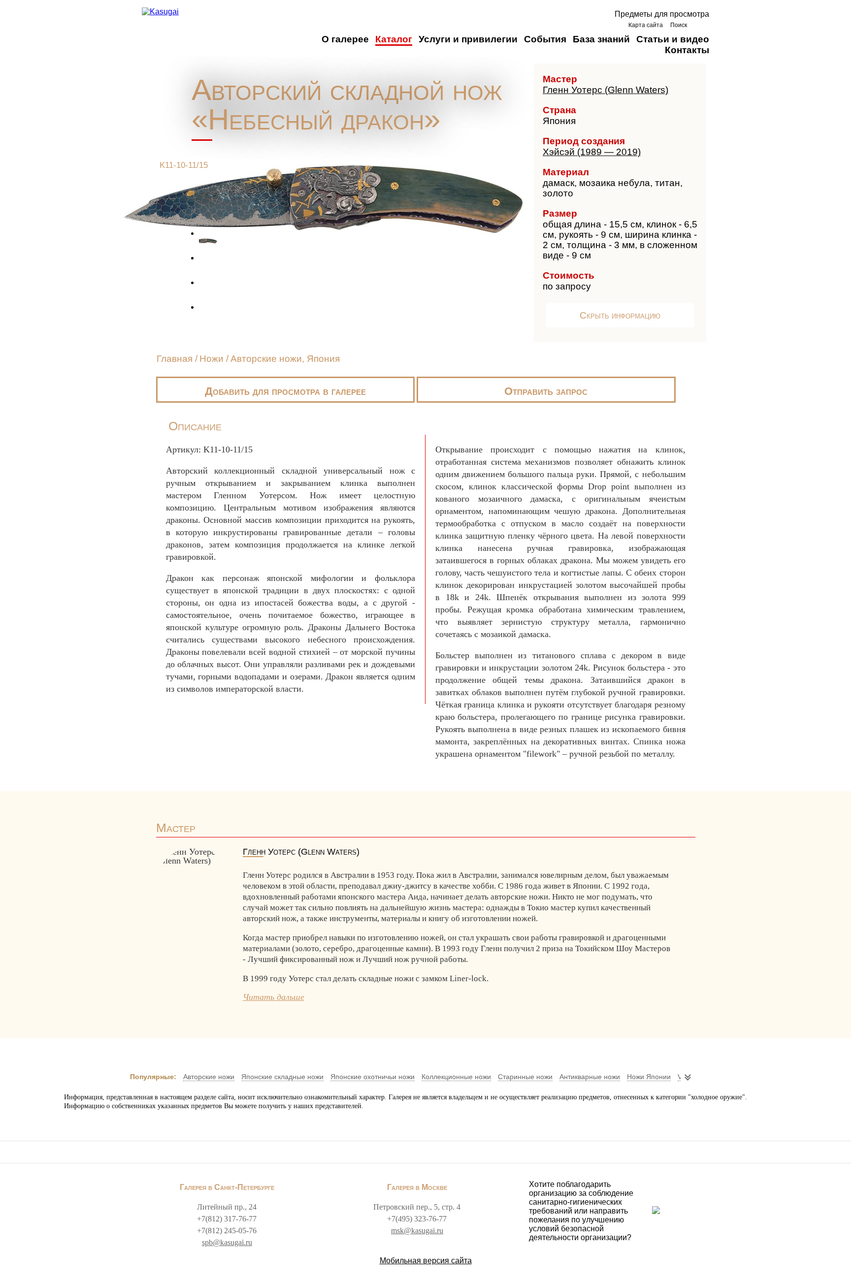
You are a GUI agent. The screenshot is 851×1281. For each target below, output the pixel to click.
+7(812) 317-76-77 (227, 1219)
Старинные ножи (525, 1077)
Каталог (393, 39)
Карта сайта (645, 25)
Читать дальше (273, 997)
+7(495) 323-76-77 (417, 1219)
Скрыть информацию (620, 315)
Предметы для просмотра (662, 14)
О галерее (345, 39)
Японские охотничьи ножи (372, 1077)
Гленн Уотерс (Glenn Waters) (605, 90)
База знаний (601, 39)
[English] (700, 25)
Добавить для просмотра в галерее (285, 391)
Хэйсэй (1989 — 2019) (592, 152)
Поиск (678, 25)
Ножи (211, 358)
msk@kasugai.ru (417, 1230)
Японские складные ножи (282, 1077)
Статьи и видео (672, 39)
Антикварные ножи (589, 1077)
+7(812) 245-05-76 (227, 1230)
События (545, 39)
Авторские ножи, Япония (285, 358)
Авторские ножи (208, 1077)
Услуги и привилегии (468, 39)
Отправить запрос (546, 391)
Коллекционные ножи (456, 1077)
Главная (175, 358)
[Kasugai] (160, 11)
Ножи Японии (649, 1077)
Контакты (687, 50)
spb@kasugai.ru (227, 1242)
